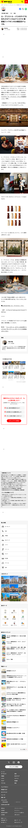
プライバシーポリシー (18, 808)
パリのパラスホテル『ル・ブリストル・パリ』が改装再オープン (13, 97)
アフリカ (7, 563)
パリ (15, 4)
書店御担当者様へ (4, 812)
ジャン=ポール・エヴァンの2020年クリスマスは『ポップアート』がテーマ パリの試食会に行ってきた (14, 329)
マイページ (18, 802)
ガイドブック (4, 792)
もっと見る (22, 749)
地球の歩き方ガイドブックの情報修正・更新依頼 (13, 490)
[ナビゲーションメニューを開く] (26, 1)
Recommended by (19, 381)
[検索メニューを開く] (22, 2)
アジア (6, 553)
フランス (11, 4)
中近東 (6, 558)
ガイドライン (17, 810)
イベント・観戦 (5, 619)
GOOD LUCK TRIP (5, 804)
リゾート (7, 549)
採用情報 (3, 814)
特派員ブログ (19, 4)
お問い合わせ (17, 814)
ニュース (3, 794)
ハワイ (6, 544)
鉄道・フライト (14, 625)
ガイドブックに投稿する (19, 812)
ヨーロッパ (6, 4)
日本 (6, 567)
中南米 (6, 535)
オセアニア (7, 540)
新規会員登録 (5, 802)
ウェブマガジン (4, 787)
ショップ (22, 625)
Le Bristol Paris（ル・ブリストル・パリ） (13, 305)
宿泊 (23, 612)
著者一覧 (3, 797)
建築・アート (14, 612)
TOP (2, 4)
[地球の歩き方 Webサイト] (6, 1)
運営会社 (3, 808)
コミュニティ (4, 800)
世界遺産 (14, 619)
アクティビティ (5, 625)
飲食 (5, 612)
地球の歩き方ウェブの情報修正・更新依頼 (11, 488)
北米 (6, 531)
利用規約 (3, 810)
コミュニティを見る (14, 421)
